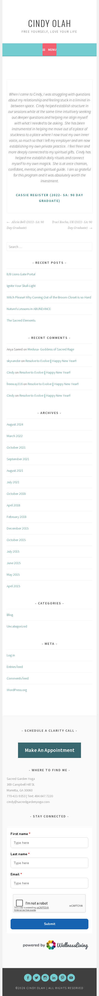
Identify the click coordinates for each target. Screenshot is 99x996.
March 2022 (15, 436)
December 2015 (18, 528)
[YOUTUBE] (71, 978)
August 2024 (15, 424)
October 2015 (16, 540)
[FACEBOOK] (28, 978)
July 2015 (13, 551)
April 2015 (13, 586)
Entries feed (15, 667)
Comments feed (18, 678)
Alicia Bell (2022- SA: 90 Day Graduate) (25, 225)
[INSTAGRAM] (45, 978)
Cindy (10, 372)
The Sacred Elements (21, 320)
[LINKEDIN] (54, 978)
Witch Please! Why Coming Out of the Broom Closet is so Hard (49, 297)
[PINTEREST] (62, 978)
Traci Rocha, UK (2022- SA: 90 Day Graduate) (72, 225)
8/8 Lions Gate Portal (21, 274)
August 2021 (15, 470)
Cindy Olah (49, 23)
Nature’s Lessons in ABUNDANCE (29, 309)
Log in (11, 655)
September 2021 (18, 459)
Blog (10, 615)
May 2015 (13, 574)
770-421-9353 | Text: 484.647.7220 (30, 796)
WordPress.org (17, 690)
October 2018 (16, 494)
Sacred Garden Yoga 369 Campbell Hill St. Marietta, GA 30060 (21, 784)
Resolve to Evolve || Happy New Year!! (50, 361)
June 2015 (14, 563)
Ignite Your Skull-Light (21, 286)
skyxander (13, 361)
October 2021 (16, 447)
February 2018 (16, 517)
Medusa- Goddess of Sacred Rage (51, 349)
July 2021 (13, 482)
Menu (52, 49)
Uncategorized (17, 626)
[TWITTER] (36, 978)
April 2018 (13, 505)
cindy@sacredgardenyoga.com (28, 802)
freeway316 (15, 384)
